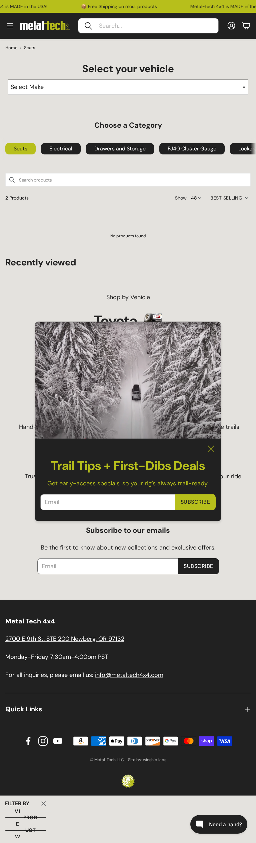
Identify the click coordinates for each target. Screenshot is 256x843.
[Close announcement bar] (249, 5)
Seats (29, 47)
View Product (26, 824)
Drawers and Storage (120, 148)
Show (181, 198)
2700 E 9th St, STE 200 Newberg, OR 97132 (64, 639)
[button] (148, 25)
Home (11, 47)
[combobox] (128, 87)
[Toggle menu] (10, 25)
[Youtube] (57, 741)
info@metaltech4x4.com (129, 675)
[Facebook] (28, 741)
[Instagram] (43, 741)
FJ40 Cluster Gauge (192, 148)
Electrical (60, 148)
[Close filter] (43, 803)
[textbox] (128, 87)
